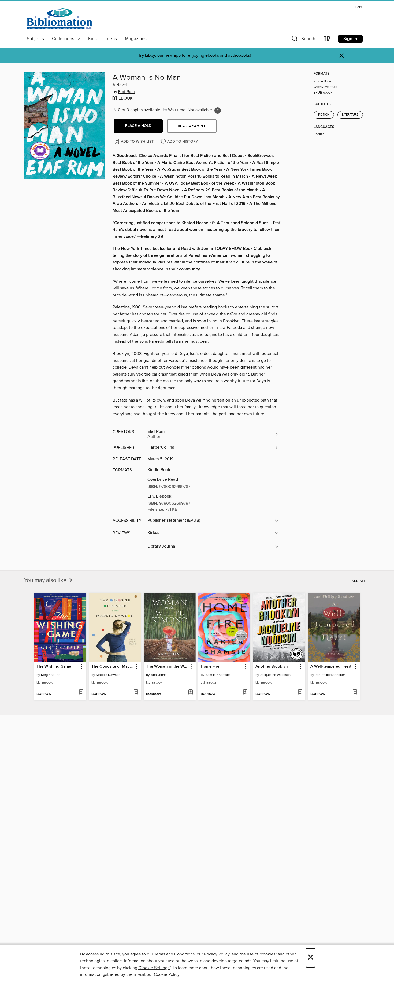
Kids (92, 39)
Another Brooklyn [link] (271, 666)
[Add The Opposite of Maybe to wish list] (135, 692)
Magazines (136, 39)
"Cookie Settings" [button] (154, 967)
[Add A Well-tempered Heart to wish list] (354, 692)
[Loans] (327, 40)
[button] (303, 40)
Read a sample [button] (192, 126)
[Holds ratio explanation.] (217, 110)
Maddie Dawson (108, 675)
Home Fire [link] (210, 666)
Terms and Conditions (174, 954)
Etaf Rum (126, 92)
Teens (111, 39)
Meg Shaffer (50, 675)
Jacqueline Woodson (275, 675)
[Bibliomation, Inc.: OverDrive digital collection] (59, 18)
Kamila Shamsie (217, 675)
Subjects (35, 39)
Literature (350, 115)
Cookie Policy (166, 974)
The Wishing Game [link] (53, 666)
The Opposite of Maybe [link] (112, 666)
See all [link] (359, 581)
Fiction (323, 115)
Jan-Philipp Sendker (330, 675)
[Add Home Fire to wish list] (245, 692)
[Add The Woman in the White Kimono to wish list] (190, 692)
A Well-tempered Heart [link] (330, 666)
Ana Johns (158, 675)
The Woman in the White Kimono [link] (167, 666)
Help (358, 7)
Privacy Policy (216, 954)
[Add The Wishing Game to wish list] (81, 692)
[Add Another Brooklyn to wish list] (300, 692)
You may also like (46, 580)
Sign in (350, 39)
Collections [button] (64, 39)
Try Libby (146, 55)
